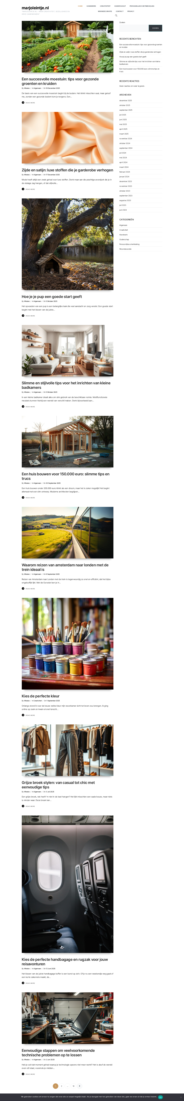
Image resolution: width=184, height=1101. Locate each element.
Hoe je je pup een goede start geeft (52, 296)
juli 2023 (122, 205)
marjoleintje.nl (35, 7)
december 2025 (125, 100)
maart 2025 (124, 134)
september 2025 (125, 110)
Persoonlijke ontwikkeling (129, 244)
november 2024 (125, 138)
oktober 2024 (124, 143)
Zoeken (122, 22)
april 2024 (123, 162)
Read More (30, 103)
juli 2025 (122, 115)
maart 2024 (124, 167)
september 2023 (125, 196)
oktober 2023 (124, 191)
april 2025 (123, 129)
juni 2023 (123, 210)
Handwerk (123, 235)
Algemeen (37, 88)
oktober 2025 (124, 105)
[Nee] (181, 1097)
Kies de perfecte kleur (41, 696)
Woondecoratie (125, 249)
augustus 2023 (125, 200)
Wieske (27, 88)
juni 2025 (123, 119)
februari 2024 (124, 172)
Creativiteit (38, 701)
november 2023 (125, 186)
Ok (160, 1097)
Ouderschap (124, 239)
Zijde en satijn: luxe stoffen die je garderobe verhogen (67, 170)
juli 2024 (122, 153)
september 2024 (125, 148)
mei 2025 (123, 124)
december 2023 (125, 181)
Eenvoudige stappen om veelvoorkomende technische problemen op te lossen (58, 1052)
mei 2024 (123, 157)
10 (73, 1086)
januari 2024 (124, 177)
